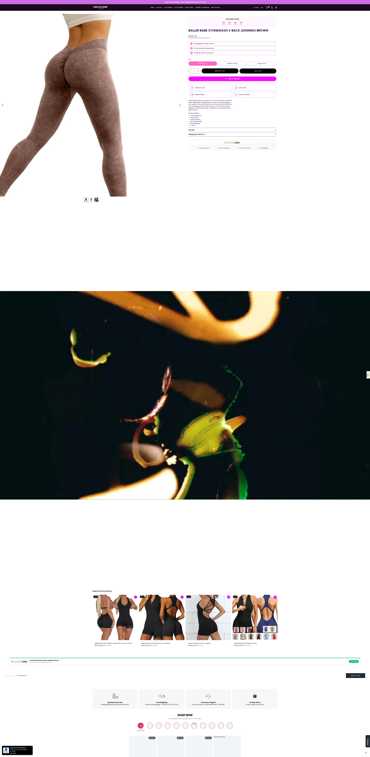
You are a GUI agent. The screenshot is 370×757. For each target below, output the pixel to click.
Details (191, 130)
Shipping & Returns (196, 134)
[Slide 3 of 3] (96, 200)
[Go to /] (100, 7)
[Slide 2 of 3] (91, 200)
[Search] (262, 7)
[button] (368, 375)
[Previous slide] (93, 2)
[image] (135, 597)
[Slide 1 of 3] (86, 200)
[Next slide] (275, 2)
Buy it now (258, 71)
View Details (353, 661)
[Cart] (276, 7)
